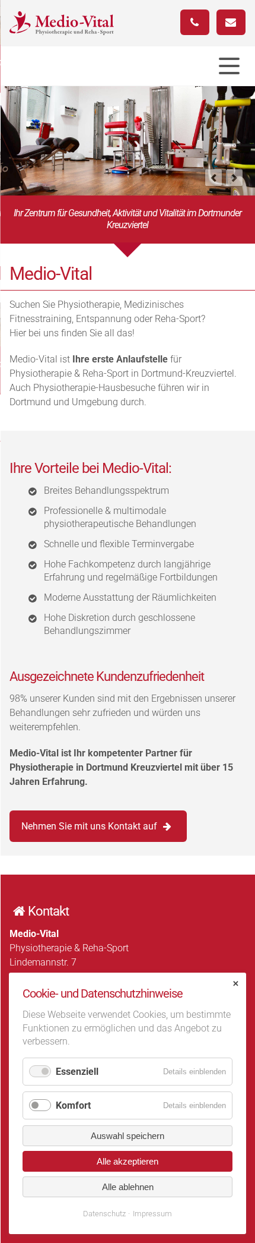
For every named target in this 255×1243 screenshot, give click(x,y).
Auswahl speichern (127, 1136)
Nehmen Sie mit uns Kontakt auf (89, 826)
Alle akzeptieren (127, 1161)
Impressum (152, 1213)
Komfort (73, 1105)
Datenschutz (104, 1213)
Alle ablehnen (128, 1187)
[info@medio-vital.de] (231, 22)
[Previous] (213, 178)
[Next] (234, 178)
